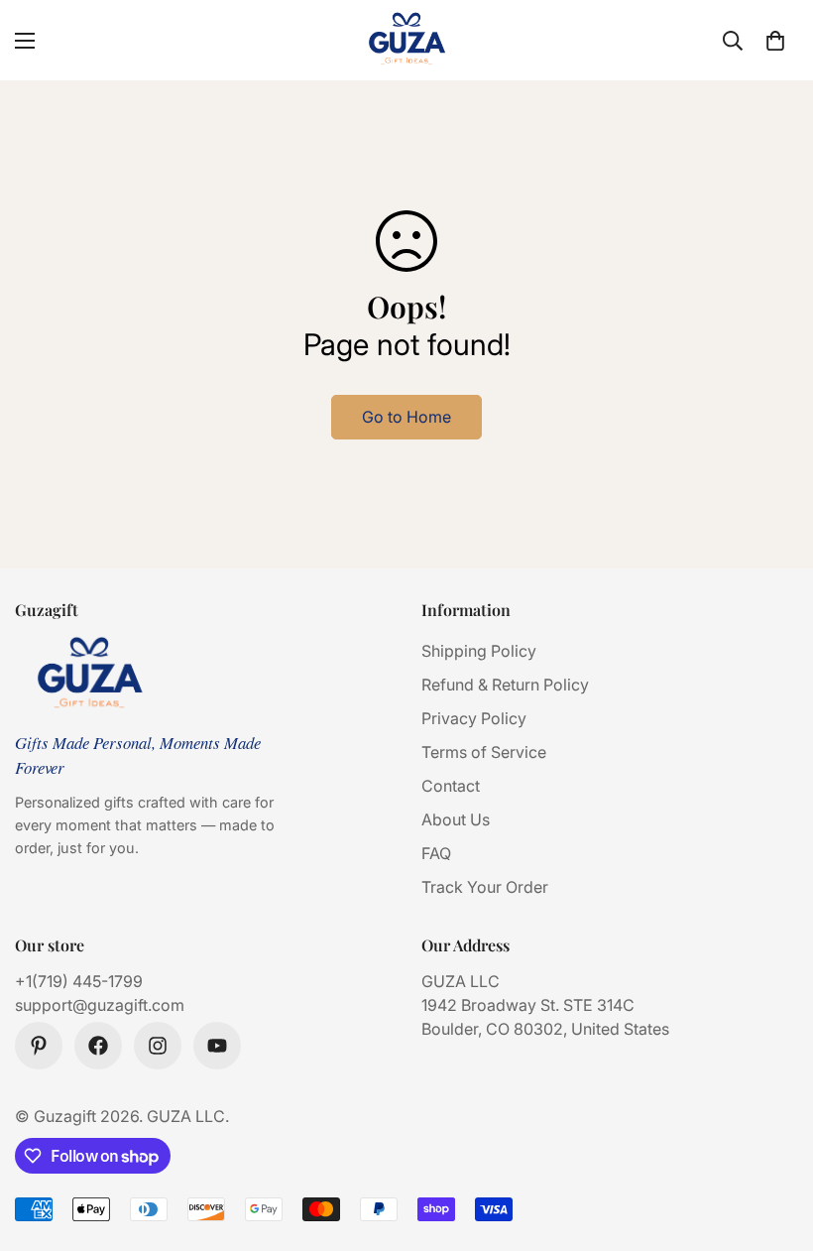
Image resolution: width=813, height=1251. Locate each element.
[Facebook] (98, 1045)
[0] (775, 40)
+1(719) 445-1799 (79, 981)
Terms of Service (483, 752)
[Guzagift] (406, 40)
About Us (455, 819)
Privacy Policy (473, 718)
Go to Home (406, 417)
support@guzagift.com (99, 1005)
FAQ (436, 853)
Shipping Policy (478, 651)
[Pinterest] (38, 1045)
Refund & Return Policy (505, 684)
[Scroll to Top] (774, 1143)
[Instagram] (157, 1045)
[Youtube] (217, 1045)
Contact (450, 786)
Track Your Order (484, 887)
